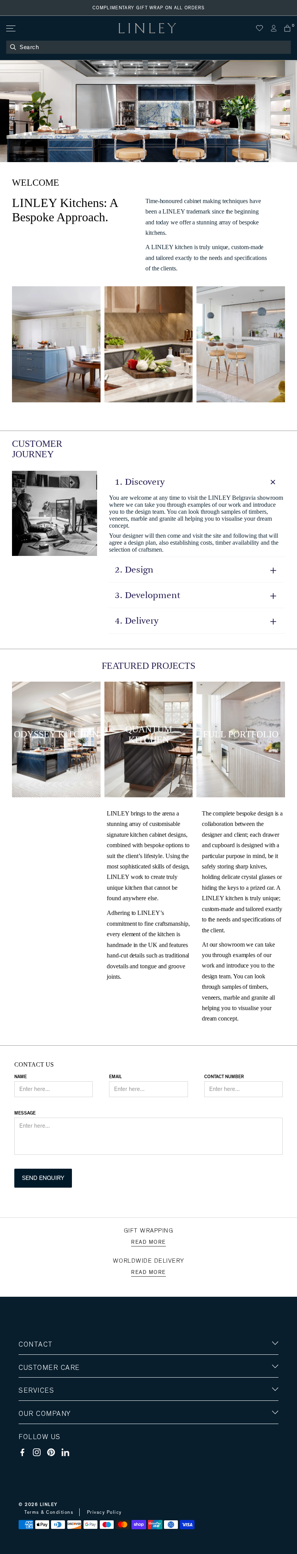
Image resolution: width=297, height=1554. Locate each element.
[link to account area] (273, 28)
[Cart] (287, 28)
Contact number (224, 1076)
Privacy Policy (104, 1512)
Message (25, 1113)
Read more (148, 1242)
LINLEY (49, 1504)
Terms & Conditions (48, 1512)
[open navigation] (10, 28)
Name (20, 1076)
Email (115, 1076)
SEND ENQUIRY (43, 1178)
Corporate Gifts (41, 1459)
